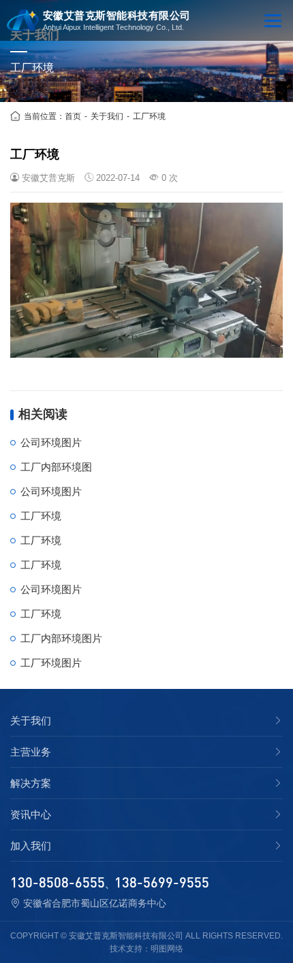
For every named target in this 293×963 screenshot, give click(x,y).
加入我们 (30, 846)
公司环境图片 (51, 442)
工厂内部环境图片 (61, 638)
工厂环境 (149, 116)
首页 (73, 116)
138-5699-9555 (161, 882)
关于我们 (107, 116)
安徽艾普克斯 (48, 178)
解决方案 (30, 783)
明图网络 (167, 948)
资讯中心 (30, 814)
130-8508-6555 (57, 882)
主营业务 (30, 752)
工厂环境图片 (51, 663)
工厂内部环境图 (56, 467)
